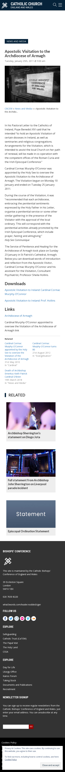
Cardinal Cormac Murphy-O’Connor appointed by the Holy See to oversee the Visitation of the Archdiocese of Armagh (17, 351)
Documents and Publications (17, 684)
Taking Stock (9, 680)
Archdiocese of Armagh (18, 315)
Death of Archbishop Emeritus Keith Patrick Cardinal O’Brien (16, 373)
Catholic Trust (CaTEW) (15, 638)
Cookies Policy (9, 742)
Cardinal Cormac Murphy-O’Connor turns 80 (44, 346)
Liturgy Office (10, 671)
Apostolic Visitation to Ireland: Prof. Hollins (30, 300)
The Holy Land (10, 647)
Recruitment (9, 689)
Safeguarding (9, 634)
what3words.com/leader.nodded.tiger (22, 604)
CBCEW (8, 108)
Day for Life (9, 667)
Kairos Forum (10, 676)
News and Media (16, 41)
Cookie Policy (11, 759)
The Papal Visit (10, 642)
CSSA (5, 651)
